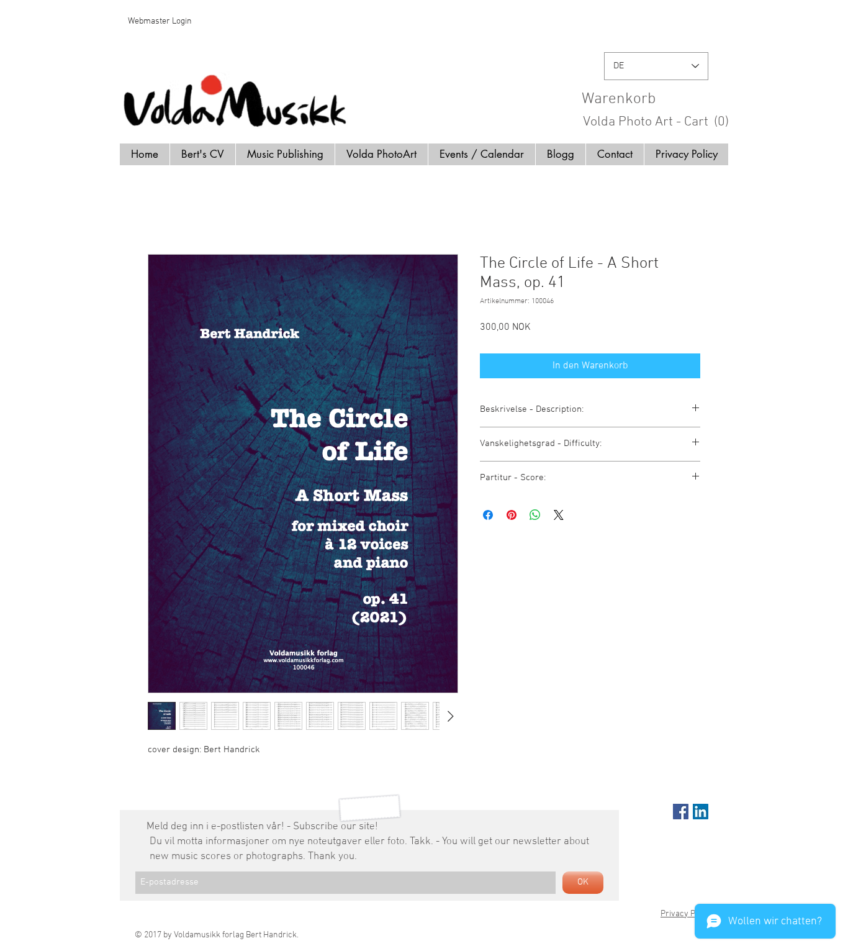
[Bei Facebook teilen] (487, 514)
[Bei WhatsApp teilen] (535, 514)
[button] (660, 98)
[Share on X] (558, 514)
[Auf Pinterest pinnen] (511, 514)
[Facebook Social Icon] (680, 811)
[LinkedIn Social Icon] (700, 811)
